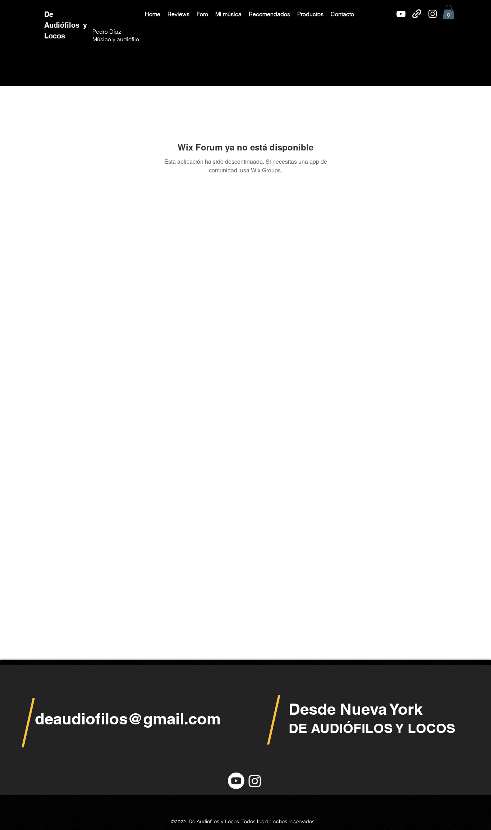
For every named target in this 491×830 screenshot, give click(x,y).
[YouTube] (401, 13)
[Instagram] (432, 13)
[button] (178, 14)
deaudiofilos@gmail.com (128, 718)
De (49, 14)
